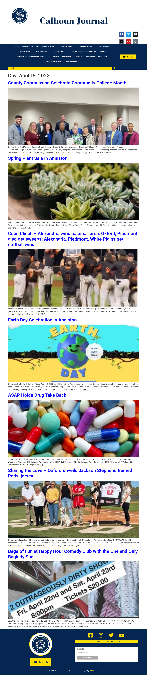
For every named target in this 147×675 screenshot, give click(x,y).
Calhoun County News (45, 47)
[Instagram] (135, 34)
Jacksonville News (85, 47)
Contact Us (66, 57)
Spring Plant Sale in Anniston (37, 158)
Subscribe (81, 649)
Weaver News (59, 52)
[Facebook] (121, 34)
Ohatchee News (104, 47)
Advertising (90, 57)
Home (17, 47)
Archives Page (71, 62)
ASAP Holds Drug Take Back (37, 395)
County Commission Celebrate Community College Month (67, 83)
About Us (78, 57)
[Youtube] (128, 41)
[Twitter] (128, 34)
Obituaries (102, 57)
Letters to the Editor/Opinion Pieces (30, 57)
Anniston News (66, 47)
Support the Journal (54, 62)
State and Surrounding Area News (83, 52)
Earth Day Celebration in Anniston (42, 320)
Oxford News (25, 52)
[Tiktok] (135, 41)
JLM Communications (97, 671)
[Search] (114, 68)
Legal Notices (53, 57)
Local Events (27, 47)
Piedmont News (41, 52)
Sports (103, 52)
